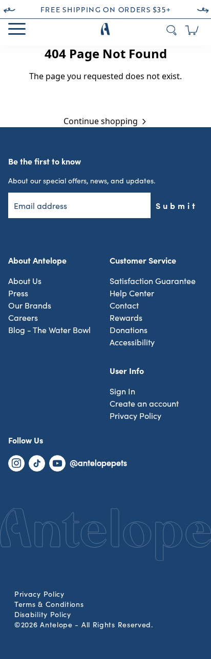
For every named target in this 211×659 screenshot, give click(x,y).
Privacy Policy (135, 416)
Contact (124, 306)
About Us (24, 281)
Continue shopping (101, 121)
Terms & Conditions (49, 605)
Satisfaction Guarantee (153, 281)
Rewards (126, 318)
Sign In (122, 391)
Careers (23, 318)
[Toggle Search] (171, 30)
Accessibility (132, 342)
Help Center (132, 293)
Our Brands (29, 306)
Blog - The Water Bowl (49, 330)
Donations (128, 330)
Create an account (144, 404)
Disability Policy (42, 615)
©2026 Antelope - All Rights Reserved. (83, 625)
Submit (177, 205)
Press (18, 293)
